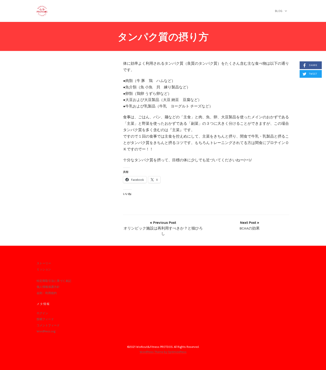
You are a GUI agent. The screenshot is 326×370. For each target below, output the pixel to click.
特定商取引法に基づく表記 (54, 280)
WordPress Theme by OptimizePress (163, 352)
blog (279, 11)
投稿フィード (45, 319)
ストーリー (44, 263)
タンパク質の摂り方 (163, 37)
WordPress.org (46, 331)
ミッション (44, 269)
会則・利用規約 (47, 293)
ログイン (42, 313)
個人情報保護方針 (48, 286)
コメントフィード (48, 325)
